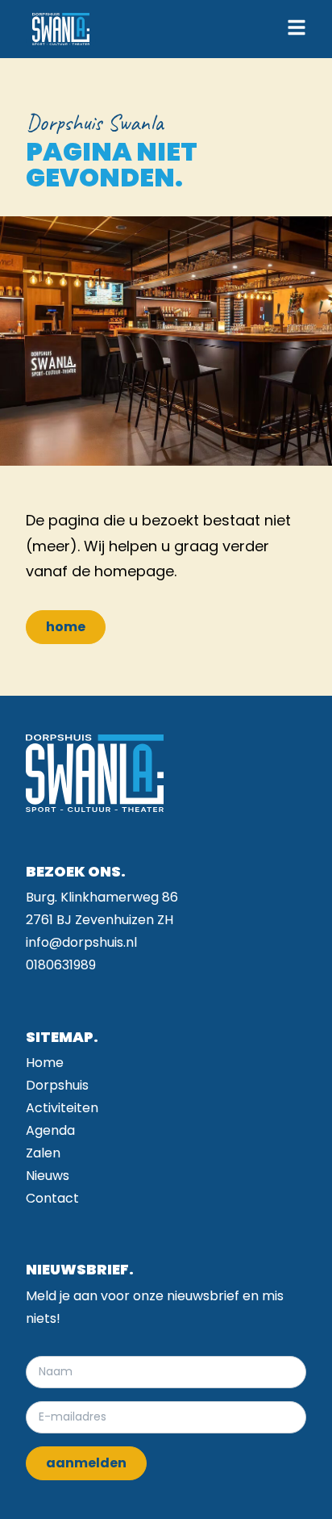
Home (45, 1062)
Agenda (50, 1130)
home (65, 626)
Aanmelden (86, 1463)
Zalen (43, 1153)
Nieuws (47, 1175)
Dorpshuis (57, 1085)
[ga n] (60, 29)
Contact (52, 1198)
